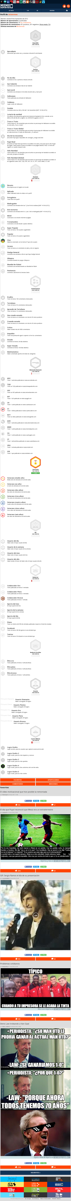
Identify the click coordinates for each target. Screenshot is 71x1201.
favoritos (18, 780)
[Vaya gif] (33, 1)
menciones (53, 784)
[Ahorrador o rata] (40, 1)
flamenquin (5, 794)
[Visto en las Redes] (8, 1)
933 (19, 959)
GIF (36, 916)
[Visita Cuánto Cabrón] (35, 1189)
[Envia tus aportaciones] (67, 10)
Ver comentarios (25, 22)
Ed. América (35, 1198)
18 (55, 1167)
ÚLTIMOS (11, 10)
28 (55, 959)
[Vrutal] (17, 1)
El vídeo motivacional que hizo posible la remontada (23, 791)
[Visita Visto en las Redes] (59, 1184)
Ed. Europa (28, 1198)
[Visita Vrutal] (59, 1189)
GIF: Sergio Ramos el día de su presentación (19, 875)
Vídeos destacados (45, 1198)
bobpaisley (5, 966)
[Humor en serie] (24, 1)
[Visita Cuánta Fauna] (35, 1184)
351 (19, 805)
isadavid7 (4, 812)
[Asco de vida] (1, 1)
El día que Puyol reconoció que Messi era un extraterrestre (26, 809)
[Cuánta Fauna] (27, 1)
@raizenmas (21, 26)
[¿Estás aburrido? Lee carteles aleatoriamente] (37, 10)
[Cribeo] (21, 1)
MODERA (52, 10)
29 (55, 871)
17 (55, 805)
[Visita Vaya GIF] (12, 1195)
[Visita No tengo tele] (59, 1195)
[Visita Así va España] (12, 1184)
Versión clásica (56, 1198)
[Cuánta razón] (5, 1)
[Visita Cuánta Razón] (35, 1179)
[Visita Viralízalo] (12, 1179)
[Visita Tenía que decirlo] (12, 1189)
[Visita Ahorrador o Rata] (35, 1195)
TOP (28, 10)
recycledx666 (5, 878)
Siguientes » (35, 1172)
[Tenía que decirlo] (37, 1)
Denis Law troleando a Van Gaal (14, 1023)
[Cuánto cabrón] (14, 1)
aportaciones (53, 780)
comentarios (17, 784)
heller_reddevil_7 (6, 1026)
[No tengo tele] (30, 1)
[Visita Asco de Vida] (59, 1179)
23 (55, 1019)
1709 (19, 1167)
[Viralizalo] (43, 1)
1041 (19, 871)
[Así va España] (11, 1)
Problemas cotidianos (10, 963)
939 (19, 1019)
